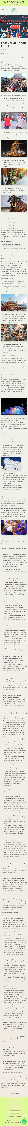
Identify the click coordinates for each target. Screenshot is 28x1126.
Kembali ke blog (15, 1093)
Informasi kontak (9, 1122)
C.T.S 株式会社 (12, 1116)
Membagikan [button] (6, 53)
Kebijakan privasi (16, 1118)
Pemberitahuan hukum (19, 1122)
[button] (2, 9)
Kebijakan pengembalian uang (10, 1120)
